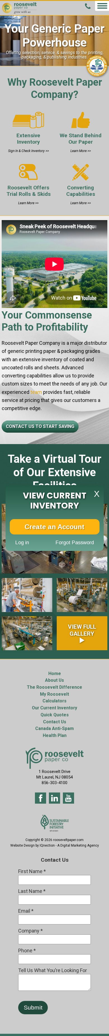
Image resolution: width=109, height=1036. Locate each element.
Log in (22, 542)
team (35, 392)
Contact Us (54, 721)
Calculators (54, 700)
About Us (54, 680)
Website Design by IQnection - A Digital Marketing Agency (54, 845)
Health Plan (55, 735)
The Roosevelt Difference (54, 687)
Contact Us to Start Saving (40, 426)
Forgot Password (75, 542)
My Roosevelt (54, 694)
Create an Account (54, 527)
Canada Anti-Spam (54, 728)
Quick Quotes (55, 714)
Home (54, 673)
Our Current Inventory (54, 707)
